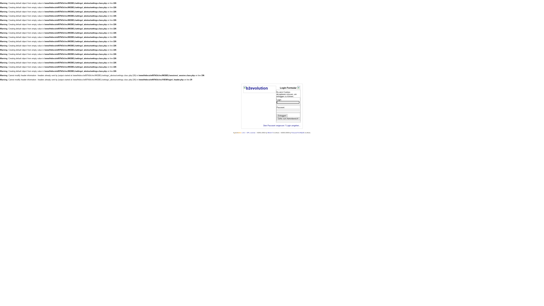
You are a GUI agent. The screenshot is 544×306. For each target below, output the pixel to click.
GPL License (251, 132)
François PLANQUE (297, 132)
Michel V (270, 132)
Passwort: (281, 107)
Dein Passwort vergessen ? (274, 126)
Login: (279, 100)
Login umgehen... (293, 126)
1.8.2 (239, 132)
